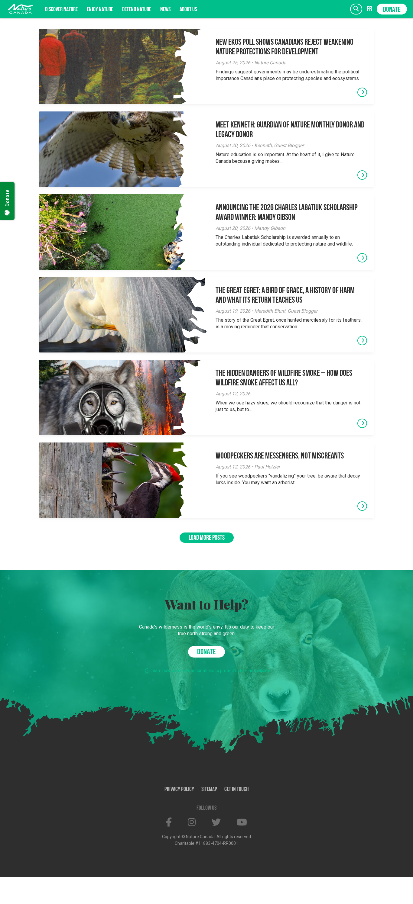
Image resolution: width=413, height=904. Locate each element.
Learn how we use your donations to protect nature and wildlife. (211, 670)
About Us (188, 10)
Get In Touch (236, 790)
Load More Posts (207, 538)
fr (369, 9)
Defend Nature (136, 10)
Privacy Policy (179, 790)
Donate (392, 10)
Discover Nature (61, 10)
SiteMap (209, 790)
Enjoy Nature (100, 10)
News (165, 10)
